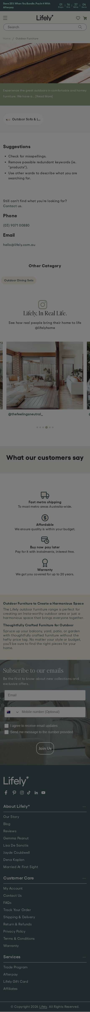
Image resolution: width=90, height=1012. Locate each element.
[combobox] (63, 511)
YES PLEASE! (63, 519)
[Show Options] (77, 511)
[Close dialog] (80, 478)
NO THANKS (64, 526)
